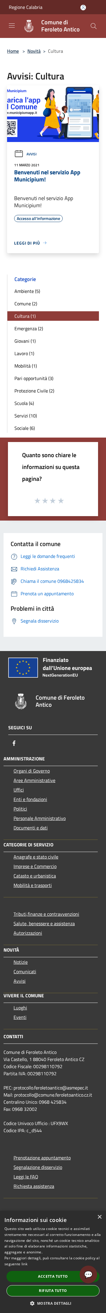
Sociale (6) (24, 428)
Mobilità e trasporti (33, 885)
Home (13, 51)
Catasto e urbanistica (35, 875)
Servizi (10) (25, 415)
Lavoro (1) (24, 353)
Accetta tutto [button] (53, 1276)
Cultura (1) (25, 316)
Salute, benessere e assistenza (44, 923)
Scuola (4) (24, 403)
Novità (34, 51)
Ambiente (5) (27, 291)
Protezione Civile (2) (34, 390)
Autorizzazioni (28, 933)
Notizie (21, 962)
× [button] (99, 1217)
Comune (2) (25, 303)
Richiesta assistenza (34, 1186)
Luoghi (20, 1007)
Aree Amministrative (34, 780)
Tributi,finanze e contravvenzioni (46, 914)
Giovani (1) (25, 340)
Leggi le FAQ (26, 1176)
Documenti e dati (31, 827)
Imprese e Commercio (35, 866)
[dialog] (53, 1262)
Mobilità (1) (25, 365)
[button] (52, 1303)
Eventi (20, 1017)
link (24, 1263)
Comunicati (25, 971)
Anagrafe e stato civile (36, 856)
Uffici (19, 789)
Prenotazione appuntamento (42, 1157)
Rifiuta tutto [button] (53, 1290)
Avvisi (31, 154)
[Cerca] (93, 26)
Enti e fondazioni (30, 799)
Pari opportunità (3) (33, 378)
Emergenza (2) (28, 328)
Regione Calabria (25, 7)
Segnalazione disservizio (38, 1167)
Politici (20, 808)
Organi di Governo (32, 770)
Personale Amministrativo (40, 818)
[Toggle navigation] (11, 25)
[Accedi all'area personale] (83, 8)
